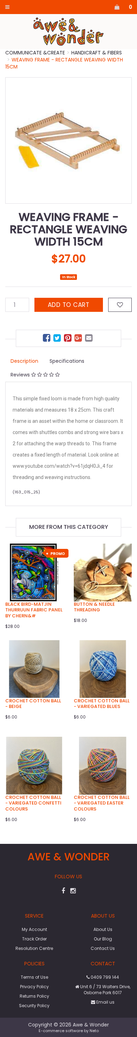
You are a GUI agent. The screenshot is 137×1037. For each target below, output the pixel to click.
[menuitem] (47, 339)
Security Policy (34, 1006)
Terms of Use (34, 977)
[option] (68, 140)
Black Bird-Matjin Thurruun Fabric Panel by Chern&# (34, 610)
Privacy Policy (34, 987)
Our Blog (103, 939)
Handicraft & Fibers (96, 52)
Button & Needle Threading (94, 607)
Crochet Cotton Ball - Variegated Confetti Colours (33, 803)
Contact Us (103, 948)
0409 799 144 (104, 977)
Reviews (21, 374)
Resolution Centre (34, 948)
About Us (102, 929)
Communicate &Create (35, 52)
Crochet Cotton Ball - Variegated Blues (102, 703)
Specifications (67, 361)
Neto (94, 1030)
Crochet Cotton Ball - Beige (33, 703)
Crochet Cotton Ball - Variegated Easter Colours (102, 803)
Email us (105, 1002)
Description (24, 361)
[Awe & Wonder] (68, 31)
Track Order (34, 939)
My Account (34, 929)
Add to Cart (69, 305)
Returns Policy (34, 996)
